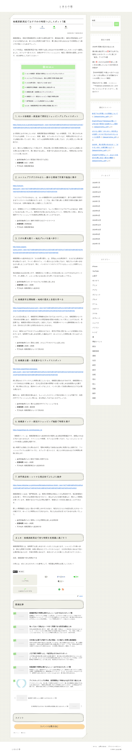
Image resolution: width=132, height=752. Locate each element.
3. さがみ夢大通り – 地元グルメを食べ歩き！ (38, 83)
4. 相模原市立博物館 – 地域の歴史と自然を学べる (40, 87)
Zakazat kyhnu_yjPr (110, 137)
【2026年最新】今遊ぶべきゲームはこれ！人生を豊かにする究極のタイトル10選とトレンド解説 (105, 75)
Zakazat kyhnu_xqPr (99, 161)
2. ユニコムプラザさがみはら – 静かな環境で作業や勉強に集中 (44, 78)
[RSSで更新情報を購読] (62, 589)
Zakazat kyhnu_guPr (99, 150)
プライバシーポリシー (114, 746)
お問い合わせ (102, 746)
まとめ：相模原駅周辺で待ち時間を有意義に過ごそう (41, 105)
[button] (66, 27)
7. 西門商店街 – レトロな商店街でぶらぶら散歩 (39, 101)
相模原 (22, 571)
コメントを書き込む (49, 726)
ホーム (95, 746)
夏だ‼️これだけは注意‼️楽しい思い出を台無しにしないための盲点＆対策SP (105, 65)
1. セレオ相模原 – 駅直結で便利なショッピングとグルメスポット (44, 73)
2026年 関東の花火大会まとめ (103, 47)
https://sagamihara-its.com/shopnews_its (27, 430)
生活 (16, 571)
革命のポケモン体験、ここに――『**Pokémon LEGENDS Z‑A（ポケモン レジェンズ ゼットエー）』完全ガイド (105, 87)
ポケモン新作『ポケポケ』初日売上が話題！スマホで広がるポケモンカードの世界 (105, 134)
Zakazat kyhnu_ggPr (101, 116)
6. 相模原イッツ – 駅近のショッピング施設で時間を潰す (42, 96)
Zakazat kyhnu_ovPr (101, 127)
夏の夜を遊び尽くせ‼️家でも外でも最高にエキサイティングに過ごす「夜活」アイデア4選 (105, 54)
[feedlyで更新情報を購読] (59, 589)
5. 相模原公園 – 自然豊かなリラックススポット (39, 92)
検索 (93, 20)
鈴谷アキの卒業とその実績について (105, 113)
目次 (47, 67)
